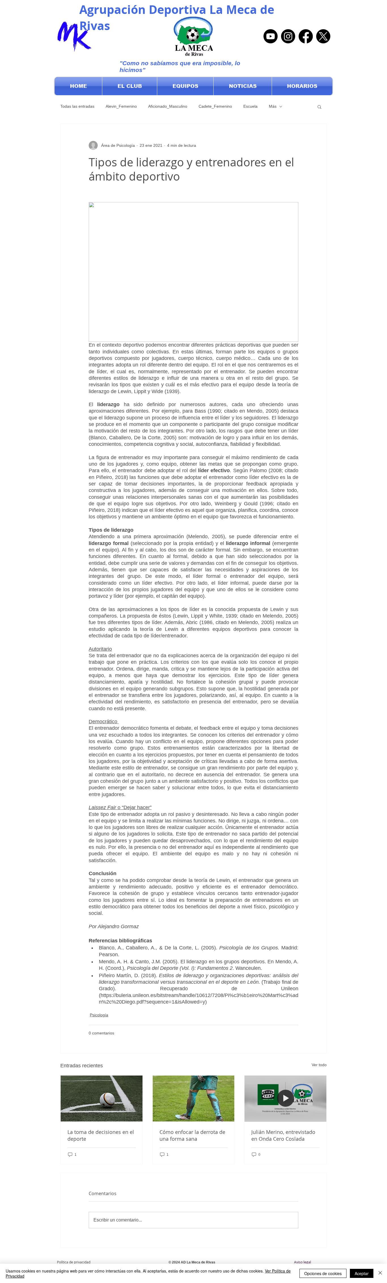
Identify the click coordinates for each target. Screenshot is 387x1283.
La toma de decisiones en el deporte (100, 1135)
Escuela (250, 106)
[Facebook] (306, 36)
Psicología (99, 1015)
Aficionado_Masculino (167, 106)
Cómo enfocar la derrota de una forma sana (192, 1135)
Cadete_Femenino (215, 106)
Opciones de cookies (323, 1273)
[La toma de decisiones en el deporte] (102, 1098)
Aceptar (362, 1273)
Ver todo (319, 1065)
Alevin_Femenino (121, 106)
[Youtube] (270, 36)
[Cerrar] (380, 1273)
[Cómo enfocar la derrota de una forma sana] (194, 1098)
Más (273, 106)
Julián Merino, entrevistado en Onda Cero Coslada (283, 1135)
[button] (129, 86)
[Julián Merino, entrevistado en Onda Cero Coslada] (285, 1098)
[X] (323, 36)
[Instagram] (288, 36)
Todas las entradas (77, 106)
